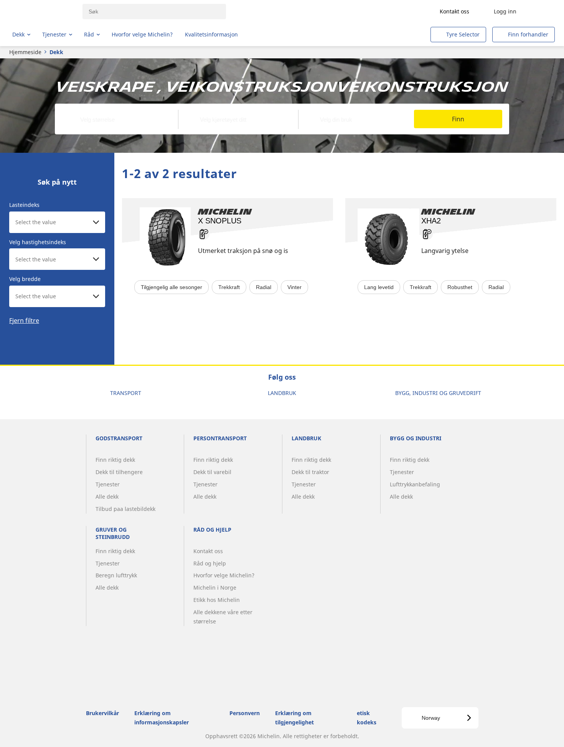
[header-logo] (42, 11)
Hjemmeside (25, 52)
